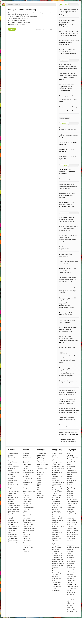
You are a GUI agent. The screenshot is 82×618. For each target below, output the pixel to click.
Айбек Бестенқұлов (58, 482)
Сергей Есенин (71, 536)
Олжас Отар (70, 519)
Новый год (26, 455)
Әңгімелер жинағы (14, 505)
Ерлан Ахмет (56, 584)
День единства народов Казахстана (27, 484)
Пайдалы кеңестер (14, 526)
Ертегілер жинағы (13, 509)
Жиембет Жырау (57, 532)
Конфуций (73, 68)
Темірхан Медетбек (73, 548)
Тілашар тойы (41, 463)
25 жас (39, 478)
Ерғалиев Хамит (57, 586)
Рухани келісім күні (29, 521)
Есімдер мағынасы (14, 511)
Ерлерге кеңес (12, 536)
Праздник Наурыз (28, 472)
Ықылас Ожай (71, 609)
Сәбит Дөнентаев (72, 534)
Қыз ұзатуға (41, 455)
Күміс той (40, 474)
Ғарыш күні (26, 476)
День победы (27, 497)
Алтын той (40, 472)
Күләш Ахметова (57, 557)
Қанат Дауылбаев (57, 559)
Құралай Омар (56, 573)
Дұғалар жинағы (13, 513)
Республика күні (28, 522)
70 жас (39, 492)
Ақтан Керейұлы (57, 463)
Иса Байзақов (56, 548)
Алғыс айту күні (27, 465)
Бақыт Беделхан (57, 492)
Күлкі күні (26, 474)
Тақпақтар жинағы (14, 461)
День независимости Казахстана (28, 544)
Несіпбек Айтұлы (72, 503)
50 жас (39, 484)
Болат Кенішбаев (57, 513)
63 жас (39, 490)
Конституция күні (28, 507)
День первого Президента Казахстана (27, 536)
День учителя (27, 519)
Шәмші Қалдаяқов (72, 586)
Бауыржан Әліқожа (58, 497)
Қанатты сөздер (13, 522)
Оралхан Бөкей (71, 521)
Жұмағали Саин (57, 538)
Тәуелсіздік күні (27, 540)
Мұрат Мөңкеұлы (72, 472)
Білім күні (26, 509)
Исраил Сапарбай (57, 553)
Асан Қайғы (55, 470)
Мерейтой (40, 459)
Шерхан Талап (71, 588)
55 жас (39, 486)
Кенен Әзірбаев (57, 555)
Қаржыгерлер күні (28, 528)
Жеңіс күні (26, 495)
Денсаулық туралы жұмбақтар (22, 9)
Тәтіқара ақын (71, 546)
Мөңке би (70, 482)
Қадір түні (40, 497)
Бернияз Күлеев (57, 507)
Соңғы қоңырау (28, 499)
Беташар (40, 470)
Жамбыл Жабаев (57, 519)
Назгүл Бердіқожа (72, 501)
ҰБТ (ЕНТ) (11, 524)
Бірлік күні (26, 480)
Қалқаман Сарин (57, 561)
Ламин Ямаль (65, 90)
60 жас (39, 488)
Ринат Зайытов (71, 524)
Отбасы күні (26, 511)
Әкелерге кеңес (13, 540)
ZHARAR (38, 29)
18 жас (39, 476)
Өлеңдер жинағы (13, 492)
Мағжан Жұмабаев (72, 457)
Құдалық (40, 457)
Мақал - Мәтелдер (13, 467)
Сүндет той (40, 461)
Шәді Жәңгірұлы (72, 580)
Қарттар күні (27, 515)
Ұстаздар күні (27, 517)
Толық (12, 29)
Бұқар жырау (56, 515)
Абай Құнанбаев (57, 453)
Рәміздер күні (27, 503)
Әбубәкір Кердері (57, 486)
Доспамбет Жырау (58, 517)
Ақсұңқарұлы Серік (58, 468)
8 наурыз (25, 467)
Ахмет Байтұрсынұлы (68, 35)
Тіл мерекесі (26, 513)
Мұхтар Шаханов (72, 499)
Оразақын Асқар (72, 522)
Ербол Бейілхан (57, 578)
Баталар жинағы (13, 507)
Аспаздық (11, 503)
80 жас (39, 494)
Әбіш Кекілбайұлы (58, 488)
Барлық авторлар (64, 118)
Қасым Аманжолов (58, 571)
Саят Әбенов (71, 532)
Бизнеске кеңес (13, 528)
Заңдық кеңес (12, 534)
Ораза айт (40, 495)
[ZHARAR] (3, 3)
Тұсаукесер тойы (42, 468)
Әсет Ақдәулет (56, 490)
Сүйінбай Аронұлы (72, 530)
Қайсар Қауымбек (57, 565)
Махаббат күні (27, 478)
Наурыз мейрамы (28, 470)
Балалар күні (27, 501)
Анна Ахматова (57, 484)
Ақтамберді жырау (58, 467)
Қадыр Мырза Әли (58, 563)
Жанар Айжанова (57, 521)
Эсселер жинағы (13, 497)
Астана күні (26, 505)
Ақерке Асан (56, 465)
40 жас (39, 482)
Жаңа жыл (26, 453)
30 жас (39, 480)
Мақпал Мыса (71, 463)
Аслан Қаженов (57, 472)
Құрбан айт (26, 551)
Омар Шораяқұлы (72, 513)
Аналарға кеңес (13, 542)
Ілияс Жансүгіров (72, 611)
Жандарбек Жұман (58, 526)
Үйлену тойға (41, 453)
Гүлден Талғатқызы (67, 206)
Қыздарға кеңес (13, 538)
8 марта (25, 468)
